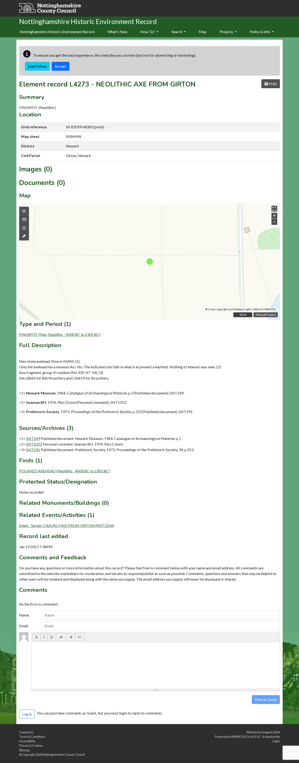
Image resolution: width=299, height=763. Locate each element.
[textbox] (156, 665)
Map (202, 31)
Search (177, 31)
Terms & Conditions (32, 737)
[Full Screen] (71, 637)
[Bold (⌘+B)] (36, 637)
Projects (227, 31)
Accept (60, 66)
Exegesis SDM (271, 732)
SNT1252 (34, 444)
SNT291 (33, 449)
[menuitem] (117, 32)
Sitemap (24, 750)
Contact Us (26, 732)
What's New (117, 31)
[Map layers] (24, 211)
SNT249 (33, 438)
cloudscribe (272, 737)
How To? (148, 31)
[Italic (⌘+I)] (44, 637)
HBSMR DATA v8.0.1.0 (246, 737)
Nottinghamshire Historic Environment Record (57, 31)
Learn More (37, 66)
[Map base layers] (24, 219)
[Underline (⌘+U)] (52, 637)
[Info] (24, 228)
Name (24, 615)
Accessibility (27, 741)
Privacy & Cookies (31, 745)
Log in (276, 741)
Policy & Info (260, 31)
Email (23, 626)
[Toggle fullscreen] (274, 209)
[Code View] (79, 637)
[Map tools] (24, 236)
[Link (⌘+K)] (61, 637)
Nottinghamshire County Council (64, 754)
